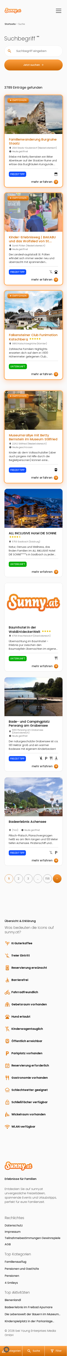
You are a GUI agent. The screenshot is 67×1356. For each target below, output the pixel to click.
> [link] (57, 879)
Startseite (10, 24)
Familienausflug (15, 1261)
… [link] (38, 879)
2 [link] (18, 879)
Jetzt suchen (33, 65)
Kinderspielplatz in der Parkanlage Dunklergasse (29, 1321)
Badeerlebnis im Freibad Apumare (29, 1307)
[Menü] (58, 10)
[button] (6, 1349)
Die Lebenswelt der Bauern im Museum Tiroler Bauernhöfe (32, 1314)
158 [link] (47, 879)
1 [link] (8, 879)
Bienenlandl (13, 1300)
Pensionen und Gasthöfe (22, 1268)
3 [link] (28, 879)
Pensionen (12, 1275)
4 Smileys (11, 1282)
